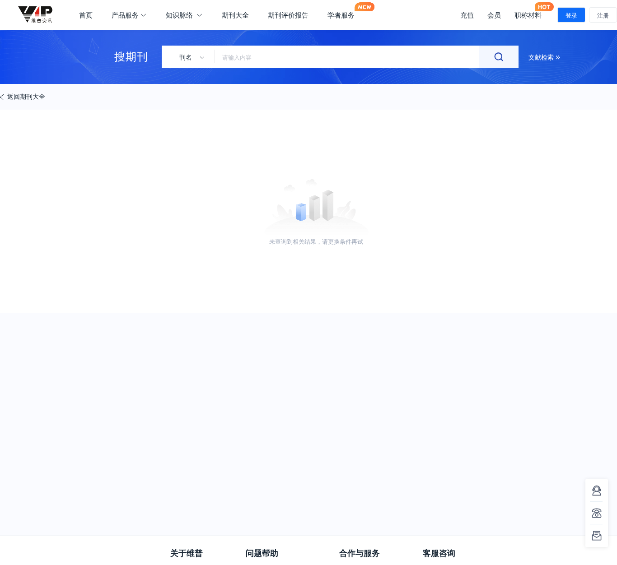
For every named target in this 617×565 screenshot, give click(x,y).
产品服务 (125, 15)
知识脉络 (180, 15)
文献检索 (542, 56)
